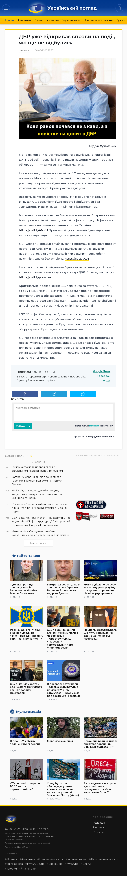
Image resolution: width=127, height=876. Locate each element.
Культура (72, 863)
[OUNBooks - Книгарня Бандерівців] (99, 504)
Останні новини (16, 456)
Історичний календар (21, 868)
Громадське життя (47, 20)
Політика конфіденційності (17, 847)
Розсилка (99, 832)
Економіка (55, 863)
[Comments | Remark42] (63, 421)
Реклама (98, 827)
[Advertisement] (99, 477)
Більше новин (38, 543)
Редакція (99, 822)
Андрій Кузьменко (102, 146)
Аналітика (24, 20)
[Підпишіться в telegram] (54, 394)
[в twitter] (83, 394)
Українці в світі (71, 20)
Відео (14, 751)
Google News (101, 371)
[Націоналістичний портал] (87, 516)
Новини (9, 20)
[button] (6, 8)
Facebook (103, 376)
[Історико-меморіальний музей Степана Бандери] (111, 516)
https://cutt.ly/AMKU (33, 230)
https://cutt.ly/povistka (35, 277)
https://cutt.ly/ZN (77, 258)
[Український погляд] (11, 819)
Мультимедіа (55, 799)
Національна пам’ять (99, 20)
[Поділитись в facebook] (25, 394)
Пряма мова (15, 863)
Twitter (105, 380)
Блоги (87, 863)
